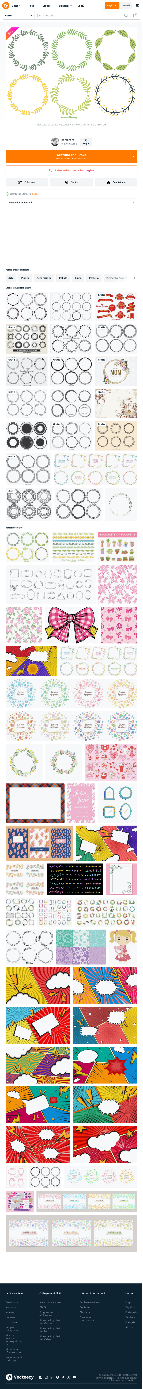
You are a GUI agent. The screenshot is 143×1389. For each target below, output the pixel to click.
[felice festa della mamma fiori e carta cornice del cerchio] (116, 369)
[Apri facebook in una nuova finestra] (40, 1375)
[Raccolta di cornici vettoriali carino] (27, 545)
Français (128, 1320)
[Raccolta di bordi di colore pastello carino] (73, 545)
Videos (47, 5)
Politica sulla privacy (124, 1375)
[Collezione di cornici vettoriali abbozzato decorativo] (27, 305)
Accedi (126, 5)
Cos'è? (35, 193)
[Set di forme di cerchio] (71, 305)
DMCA (43, 1305)
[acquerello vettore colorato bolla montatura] (86, 1199)
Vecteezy (11, 1305)
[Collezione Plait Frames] (28, 467)
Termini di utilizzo (102, 1375)
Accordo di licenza (50, 1300)
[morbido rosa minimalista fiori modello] (117, 582)
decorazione (44, 276)
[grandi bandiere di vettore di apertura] (116, 305)
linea (78, 276)
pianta (25, 276)
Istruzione (11, 1320)
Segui (86, 143)
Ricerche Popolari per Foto (49, 1328)
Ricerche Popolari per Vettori (49, 1320)
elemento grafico (116, 276)
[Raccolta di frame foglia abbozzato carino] (26, 401)
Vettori (16, 5)
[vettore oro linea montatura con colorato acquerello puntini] (95, 467)
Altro (125, 1325)
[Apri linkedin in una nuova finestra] (52, 1375)
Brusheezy (12, 1300)
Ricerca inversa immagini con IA (14, 1338)
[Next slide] (129, 276)
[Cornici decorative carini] (27, 369)
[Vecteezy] (5, 5)
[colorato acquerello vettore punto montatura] (71, 692)
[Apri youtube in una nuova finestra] (74, 1375)
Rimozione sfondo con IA (14, 1349)
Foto (31, 5)
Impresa (10, 1315)
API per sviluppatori (13, 1327)
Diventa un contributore (87, 1317)
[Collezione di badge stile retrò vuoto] (27, 434)
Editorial (64, 5)
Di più (80, 5)
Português (129, 1310)
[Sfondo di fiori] (116, 401)
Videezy (10, 1310)
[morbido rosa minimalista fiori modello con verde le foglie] (24, 623)
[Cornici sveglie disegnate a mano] (71, 337)
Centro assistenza (90, 1300)
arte (11, 276)
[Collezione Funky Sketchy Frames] (116, 337)
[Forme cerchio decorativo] (27, 337)
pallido (63, 276)
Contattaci (86, 1305)
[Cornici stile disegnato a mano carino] (71, 434)
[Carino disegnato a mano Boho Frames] (29, 945)
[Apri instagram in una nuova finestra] (46, 1375)
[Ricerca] (126, 15)
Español (127, 1305)
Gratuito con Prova (72, 156)
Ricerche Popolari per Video (49, 1336)
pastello (94, 276)
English (127, 1300)
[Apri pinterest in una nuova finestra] (57, 1375)
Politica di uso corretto (120, 1378)
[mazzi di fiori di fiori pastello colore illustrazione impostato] (117, 545)
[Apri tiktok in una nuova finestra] (63, 1375)
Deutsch (127, 1315)
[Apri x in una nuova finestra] (68, 1375)
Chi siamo (85, 1310)
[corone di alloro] (116, 434)
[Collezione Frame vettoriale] (71, 369)
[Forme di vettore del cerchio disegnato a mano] (71, 401)
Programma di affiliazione (47, 1312)
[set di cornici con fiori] (20, 910)
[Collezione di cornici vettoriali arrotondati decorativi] (78, 502)
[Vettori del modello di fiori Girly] (81, 945)
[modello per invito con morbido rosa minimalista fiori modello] (81, 801)
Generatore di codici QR (14, 1357)
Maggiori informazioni (20, 200)
